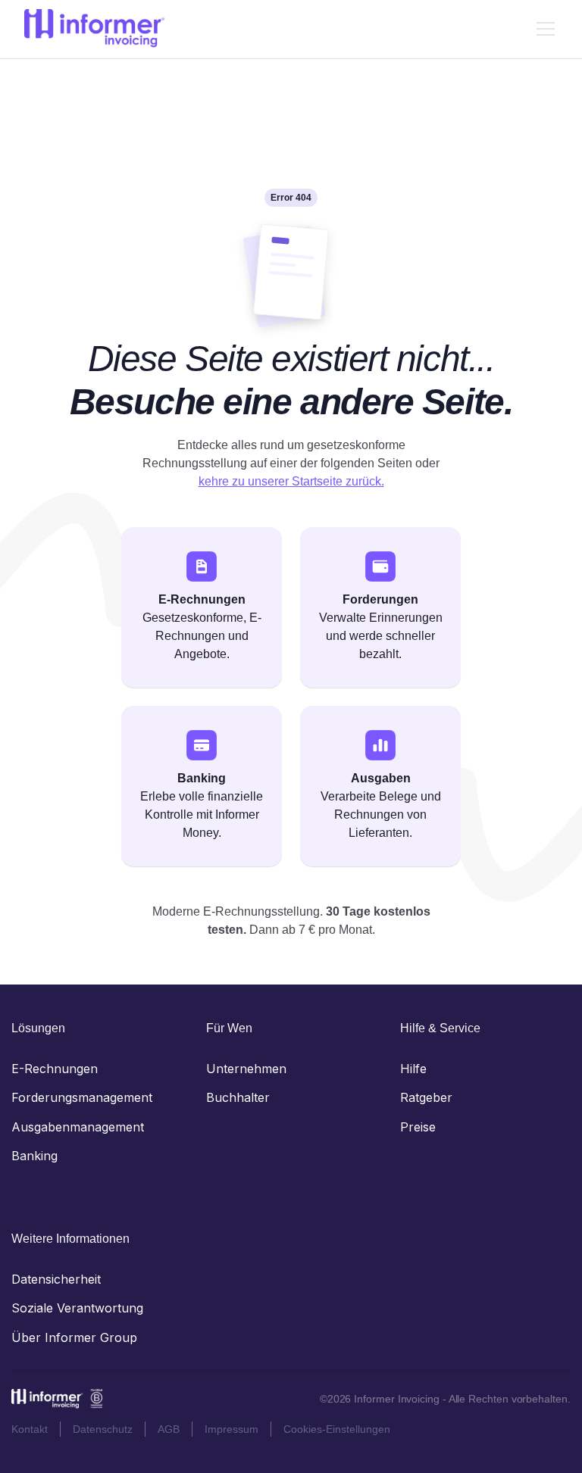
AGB (169, 1429)
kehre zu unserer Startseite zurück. (291, 481)
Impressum (231, 1429)
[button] (542, 29)
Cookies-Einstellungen (336, 1429)
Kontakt (29, 1429)
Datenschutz (103, 1429)
